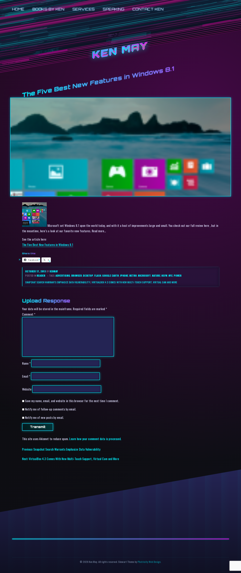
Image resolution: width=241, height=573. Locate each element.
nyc (171, 275)
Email (26, 376)
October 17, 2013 (35, 271)
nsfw (164, 275)
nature (156, 275)
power (177, 275)
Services (83, 9)
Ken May (120, 50)
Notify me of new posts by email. (44, 417)
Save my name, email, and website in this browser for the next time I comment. (72, 401)
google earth (110, 275)
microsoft (144, 275)
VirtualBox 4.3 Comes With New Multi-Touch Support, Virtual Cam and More (134, 282)
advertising (63, 275)
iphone (124, 275)
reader (41, 275)
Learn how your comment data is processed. (95, 439)
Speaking (113, 9)
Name (26, 363)
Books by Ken (48, 9)
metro (133, 275)
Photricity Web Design (149, 562)
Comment (28, 314)
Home (18, 9)
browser (76, 275)
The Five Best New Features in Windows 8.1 (47, 244)
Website (27, 389)
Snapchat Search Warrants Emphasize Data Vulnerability (57, 282)
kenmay (54, 271)
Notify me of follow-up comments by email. (50, 409)
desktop (88, 275)
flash (97, 275)
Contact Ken (148, 9)
